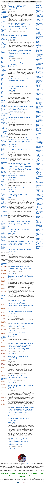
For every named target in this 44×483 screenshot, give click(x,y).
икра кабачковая (3, 393)
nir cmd (13, 375)
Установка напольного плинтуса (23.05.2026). (39, 167)
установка (11, 56)
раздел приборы (3, 322)
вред (5, 340)
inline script (12, 164)
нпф (4, 400)
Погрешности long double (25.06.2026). (39, 75)
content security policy (17, 163)
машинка (23, 300)
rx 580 (5, 384)
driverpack (14, 50)
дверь (25, 439)
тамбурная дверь (13, 444)
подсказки (2, 401)
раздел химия (3, 330)
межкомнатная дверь (14, 441)
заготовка (2, 267)
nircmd (18, 375)
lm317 (2, 384)
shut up (13, 221)
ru (15, 187)
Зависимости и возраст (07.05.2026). (39, 216)
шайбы (21, 444)
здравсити (2, 269)
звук (10, 377)
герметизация (19, 266)
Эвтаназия (2, 248)
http (12, 23)
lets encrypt (21, 23)
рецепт (19, 348)
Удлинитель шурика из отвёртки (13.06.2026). (39, 97)
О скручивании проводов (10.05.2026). (39, 211)
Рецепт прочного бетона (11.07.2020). (16, 333)
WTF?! (26, 137)
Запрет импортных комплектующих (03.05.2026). (39, 226)
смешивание (25, 348)
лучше (18, 323)
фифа (5, 291)
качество (23, 78)
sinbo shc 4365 (15, 300)
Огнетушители (3, 238)
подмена (19, 53)
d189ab (2, 383)
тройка (20, 244)
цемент (26, 349)
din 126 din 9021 (20, 438)
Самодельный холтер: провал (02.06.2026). (39, 128)
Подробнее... (11, 33)
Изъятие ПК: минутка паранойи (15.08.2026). (39, 9)
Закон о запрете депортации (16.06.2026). (39, 87)
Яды (5, 221)
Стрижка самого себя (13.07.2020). (20, 276)
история (13, 323)
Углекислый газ (3, 228)
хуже (22, 326)
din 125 (13, 438)
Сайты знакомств (3, 229)
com (12, 187)
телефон (29, 169)
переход (23, 26)
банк (12, 241)
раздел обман (12, 81)
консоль (20, 377)
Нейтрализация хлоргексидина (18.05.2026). (39, 182)
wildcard (26, 24)
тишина (11, 224)
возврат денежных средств (24, 139)
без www (11, 26)
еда (19, 78)
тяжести (24, 111)
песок (31, 343)
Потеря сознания (3, 236)
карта (27, 241)
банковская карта (19, 241)
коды (1, 342)
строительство (13, 349)
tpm (5, 266)
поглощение (3, 280)
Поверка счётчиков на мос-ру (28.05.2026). (39, 153)
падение (30, 323)
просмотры (2, 285)
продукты (20, 106)
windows (2, 301)
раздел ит (2, 315)
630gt (4, 381)
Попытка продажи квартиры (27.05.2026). (39, 158)
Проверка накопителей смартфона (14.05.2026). (39, 197)
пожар (10, 409)
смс (29, 142)
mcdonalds (14, 78)
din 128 (11, 439)
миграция (17, 26)
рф (16, 189)
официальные (12, 53)
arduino (2, 300)
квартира (2, 304)
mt (3, 384)
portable (2, 266)
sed (4, 266)
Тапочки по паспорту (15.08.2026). (39, 14)
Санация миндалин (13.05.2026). (39, 202)
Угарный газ (4, 227)
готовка (2, 389)
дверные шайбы (18, 439)
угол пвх (21, 269)
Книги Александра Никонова (2, 246)
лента (31, 241)
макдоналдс (12, 80)
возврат (13, 139)
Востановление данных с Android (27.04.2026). (39, 237)
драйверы (18, 52)
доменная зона (21, 187)
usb (4, 300)
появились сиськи (28, 12)
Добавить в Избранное (15, 1)
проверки (2, 284)
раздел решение (13, 109)
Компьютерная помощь (3, 240)
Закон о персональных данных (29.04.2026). (39, 232)
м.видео (4, 273)
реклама (20, 169)
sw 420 (2, 386)
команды (14, 377)
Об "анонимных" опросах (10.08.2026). (39, 27)
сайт (10, 29)
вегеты (2, 387)
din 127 (28, 438)
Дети (1, 222)
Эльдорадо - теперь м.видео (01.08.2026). (39, 32)
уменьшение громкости (20, 224)
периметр (11, 268)
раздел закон (3, 311)
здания (21, 343)
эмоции (3, 375)
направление (3, 276)
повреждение (12, 243)
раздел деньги (3, 309)
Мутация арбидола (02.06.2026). (39, 124)
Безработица (3, 233)
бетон (12, 343)
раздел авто (3, 307)
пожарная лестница (18, 409)
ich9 (4, 383)
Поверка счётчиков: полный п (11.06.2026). (39, 102)
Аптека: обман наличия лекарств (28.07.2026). (39, 42)
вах (4, 386)
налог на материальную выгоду (3, 399)
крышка (4, 394)
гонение (4, 387)
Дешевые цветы (3, 235)
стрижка (30, 305)
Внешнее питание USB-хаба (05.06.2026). (39, 114)
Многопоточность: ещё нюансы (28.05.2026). (39, 148)
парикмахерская (13, 302)
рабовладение (3, 403)
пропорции (12, 345)
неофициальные (26, 52)
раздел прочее (28, 28)
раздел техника (3, 329)
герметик (26, 266)
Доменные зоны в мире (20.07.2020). (16, 176)
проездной (20, 243)
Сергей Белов (29, 463)
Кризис (2, 226)
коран (2, 394)
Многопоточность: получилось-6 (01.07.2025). (39, 70)
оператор (11, 166)
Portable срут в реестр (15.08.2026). (39, 18)
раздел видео (3, 308)
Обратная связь (26, 1)
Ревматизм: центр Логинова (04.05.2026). (39, 220)
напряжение (3, 305)
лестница (31, 407)
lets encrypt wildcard (14, 24)
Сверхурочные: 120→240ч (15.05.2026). (39, 193)
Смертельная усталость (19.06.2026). (39, 79)
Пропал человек (3, 237)
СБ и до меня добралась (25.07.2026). (39, 48)
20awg (2, 381)
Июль (13, 9)
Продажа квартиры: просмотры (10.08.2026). (39, 22)
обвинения (2, 277)
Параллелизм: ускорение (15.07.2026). (39, 55)
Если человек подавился (3, 230)
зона (28, 187)
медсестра (2, 397)
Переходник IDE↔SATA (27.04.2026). (39, 242)
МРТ (4, 247)
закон (18, 221)
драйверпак (12, 52)
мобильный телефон (24, 164)
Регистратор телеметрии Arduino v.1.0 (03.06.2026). (39, 119)
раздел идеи (3, 351)
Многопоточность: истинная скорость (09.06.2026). (39, 108)
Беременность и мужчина (3, 224)
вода (4, 301)
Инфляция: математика (2, 234)
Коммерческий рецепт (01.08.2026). (39, 37)
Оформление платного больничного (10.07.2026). (39, 65)
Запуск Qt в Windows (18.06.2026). (39, 83)
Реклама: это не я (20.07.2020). (19, 149)
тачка (19, 111)
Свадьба (2, 239)
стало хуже (17, 326)
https (16, 23)
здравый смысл (3, 270)
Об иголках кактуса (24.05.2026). (39, 163)
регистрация (3, 404)
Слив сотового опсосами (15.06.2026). (39, 92)
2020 (9, 9)
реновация (4, 288)
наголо (28, 300)
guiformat (2, 340)
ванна (13, 266)
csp (25, 163)
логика (2, 273)
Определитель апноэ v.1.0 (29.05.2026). (39, 144)
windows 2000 (27, 50)
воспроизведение (26, 375)
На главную (6, 1)
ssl (22, 24)
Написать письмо (36, 1)
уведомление (12, 144)
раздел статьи (3, 367)
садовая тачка (13, 111)
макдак (29, 78)
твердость (20, 349)
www (30, 24)
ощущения (24, 323)
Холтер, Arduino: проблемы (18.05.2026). (39, 188)
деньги (10, 141)
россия (10, 326)
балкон (13, 407)
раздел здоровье (3, 312)
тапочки (2, 291)
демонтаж (19, 407)
